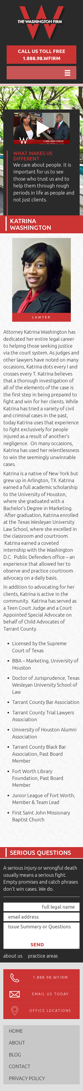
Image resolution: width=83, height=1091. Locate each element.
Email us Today (50, 994)
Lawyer (41, 317)
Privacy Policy (27, 1078)
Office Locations (50, 1011)
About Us (12, 956)
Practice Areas (43, 956)
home (16, 1031)
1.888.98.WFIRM (41, 58)
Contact (19, 1066)
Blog (15, 1054)
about (17, 1042)
